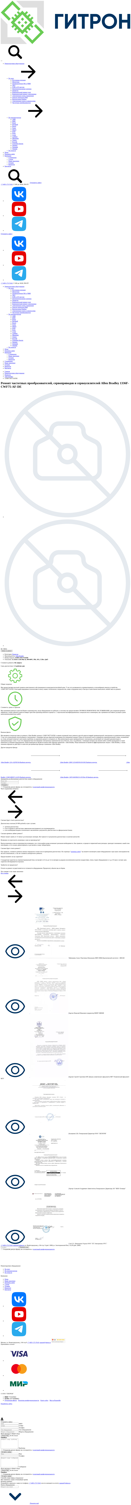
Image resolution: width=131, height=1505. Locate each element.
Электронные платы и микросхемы (23, 101)
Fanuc (14, 128)
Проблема (22, 1448)
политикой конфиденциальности (44, 787)
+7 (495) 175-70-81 (7, 184)
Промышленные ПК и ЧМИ (21, 83)
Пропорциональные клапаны (21, 89)
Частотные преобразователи (21, 103)
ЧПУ (13, 85)
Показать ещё (34, 1503)
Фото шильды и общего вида (10, 1434)
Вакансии (11, 164)
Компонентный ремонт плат (21, 92)
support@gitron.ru (18, 1245)
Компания (8, 156)
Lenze (14, 135)
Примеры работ (10, 154)
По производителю (14, 117)
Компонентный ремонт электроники (24, 94)
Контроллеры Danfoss (19, 99)
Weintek (14, 149)
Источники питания (19, 80)
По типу (11, 78)
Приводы (15, 90)
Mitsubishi (15, 138)
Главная (7, 371)
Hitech (14, 130)
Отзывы (11, 163)
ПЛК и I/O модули (18, 87)
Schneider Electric (17, 143)
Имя (20, 1454)
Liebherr (14, 137)
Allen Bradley (9, 376)
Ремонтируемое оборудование (14, 63)
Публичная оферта (11, 1400)
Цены (6, 152)
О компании (12, 157)
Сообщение (22, 1467)
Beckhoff (15, 124)
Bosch (14, 126)
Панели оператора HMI (20, 97)
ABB (14, 119)
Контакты (8, 166)
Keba (14, 133)
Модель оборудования (26, 1432)
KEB (13, 131)
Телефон (21, 1428)
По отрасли (12, 150)
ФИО (20, 1424)
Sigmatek (15, 147)
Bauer (14, 123)
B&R (14, 121)
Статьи (10, 159)
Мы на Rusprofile (55, 1400)
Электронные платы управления (23, 96)
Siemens (14, 145)
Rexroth (14, 142)
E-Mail (21, 1426)
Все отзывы (4, 873)
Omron (14, 140)
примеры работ (76, 851)
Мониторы (15, 82)
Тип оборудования (25, 1430)
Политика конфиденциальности (28, 1400)
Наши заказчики (13, 161)
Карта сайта (44, 1400)
